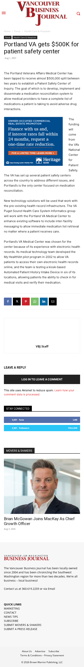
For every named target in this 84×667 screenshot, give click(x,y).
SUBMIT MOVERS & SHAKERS (22, 625)
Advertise (40, 651)
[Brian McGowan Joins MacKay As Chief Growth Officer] (42, 486)
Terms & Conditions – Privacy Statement (42, 655)
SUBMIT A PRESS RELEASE (20, 629)
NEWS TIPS (11, 617)
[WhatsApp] (35, 301)
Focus (17, 31)
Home (7, 31)
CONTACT (10, 612)
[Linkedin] (44, 301)
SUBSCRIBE (11, 621)
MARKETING (12, 608)
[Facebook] (8, 301)
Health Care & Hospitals (37, 31)
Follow (72, 427)
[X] (17, 301)
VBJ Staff (42, 346)
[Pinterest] (26, 301)
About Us (27, 651)
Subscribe (53, 651)
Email (51, 589)
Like (75, 419)
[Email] (53, 301)
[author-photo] (42, 341)
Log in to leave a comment (42, 379)
